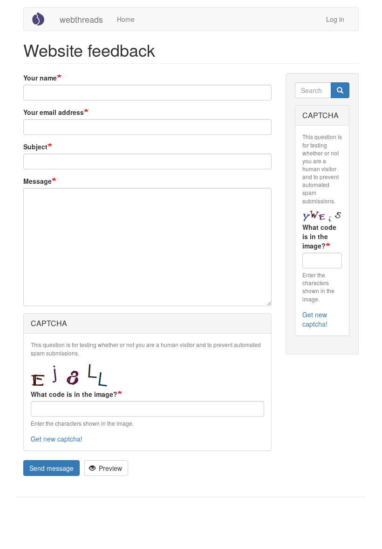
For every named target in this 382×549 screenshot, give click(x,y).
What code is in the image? (74, 394)
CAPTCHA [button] (49, 323)
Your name (40, 77)
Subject (35, 146)
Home (126, 19)
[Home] (42, 18)
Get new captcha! (56, 438)
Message (37, 181)
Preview (109, 468)
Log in (335, 19)
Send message (51, 468)
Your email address (53, 112)
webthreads (81, 19)
